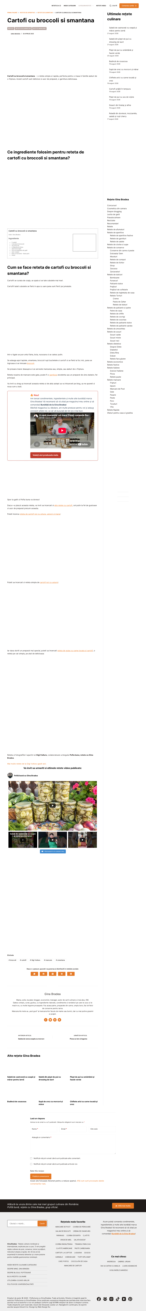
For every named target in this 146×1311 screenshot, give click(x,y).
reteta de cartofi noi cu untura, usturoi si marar (40, 514)
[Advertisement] (52, 56)
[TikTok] (118, 1299)
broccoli (30, 363)
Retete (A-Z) (56, 5)
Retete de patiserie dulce (121, 322)
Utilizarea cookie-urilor (18, 1280)
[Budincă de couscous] (21, 1092)
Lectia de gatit (113, 214)
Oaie (112, 392)
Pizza (112, 374)
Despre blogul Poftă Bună (19, 1273)
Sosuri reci (114, 341)
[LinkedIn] (71, 974)
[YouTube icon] (59, 1020)
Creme (116, 298)
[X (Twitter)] (52, 974)
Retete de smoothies (116, 329)
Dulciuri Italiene (116, 371)
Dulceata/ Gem (116, 253)
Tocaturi (113, 404)
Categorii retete (84, 5)
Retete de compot (118, 259)
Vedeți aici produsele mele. (46, 455)
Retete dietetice (114, 344)
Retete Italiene (113, 368)
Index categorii (70, 5)
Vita (111, 407)
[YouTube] (124, 1299)
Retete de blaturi (120, 304)
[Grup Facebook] (105, 1299)
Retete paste (115, 377)
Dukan (113, 356)
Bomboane (114, 277)
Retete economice (115, 362)
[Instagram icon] (50, 1020)
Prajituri (113, 286)
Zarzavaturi (115, 271)
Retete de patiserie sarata (121, 326)
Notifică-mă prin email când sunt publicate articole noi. (56, 1164)
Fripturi (113, 383)
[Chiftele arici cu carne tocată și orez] (84, 1092)
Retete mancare (39, 28)
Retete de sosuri (114, 332)
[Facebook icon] (45, 1020)
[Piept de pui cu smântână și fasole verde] (84, 1068)
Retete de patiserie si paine (119, 308)
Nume (35, 1129)
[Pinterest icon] (55, 1020)
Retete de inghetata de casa (122, 293)
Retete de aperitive (115, 232)
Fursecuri (114, 280)
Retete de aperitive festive (121, 235)
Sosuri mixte (115, 338)
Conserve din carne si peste (122, 250)
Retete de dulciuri (114, 274)
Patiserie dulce (116, 283)
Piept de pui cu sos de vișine (121, 97)
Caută (42, 1223)
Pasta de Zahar (119, 302)
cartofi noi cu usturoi (49, 582)
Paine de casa (116, 311)
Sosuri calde (115, 335)
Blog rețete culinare (16, 1276)
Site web (94, 1129)
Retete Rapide (113, 410)
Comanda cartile (128, 6)
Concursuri (112, 205)
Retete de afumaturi (115, 229)
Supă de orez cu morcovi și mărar (123, 69)
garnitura (53, 375)
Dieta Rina (114, 353)
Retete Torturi (116, 295)
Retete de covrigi (117, 317)
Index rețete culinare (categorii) (22, 1265)
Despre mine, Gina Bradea (18, 1269)
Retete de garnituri (23, 28)
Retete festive (113, 365)
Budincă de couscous (16, 1101)
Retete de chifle (117, 313)
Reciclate (111, 220)
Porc (112, 401)
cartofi (23, 960)
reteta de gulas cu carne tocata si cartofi (75, 650)
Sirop (112, 265)
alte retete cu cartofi (63, 505)
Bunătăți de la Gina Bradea (123, 1234)
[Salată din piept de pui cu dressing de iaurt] (53, 1068)
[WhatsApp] (34, 974)
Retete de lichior (117, 262)
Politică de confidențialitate (20, 1284)
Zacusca (113, 268)
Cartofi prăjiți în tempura (120, 89)
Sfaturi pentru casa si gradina (120, 413)
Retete (10, 28)
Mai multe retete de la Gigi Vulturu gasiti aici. (26, 764)
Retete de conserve (115, 247)
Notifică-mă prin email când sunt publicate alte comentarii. (57, 1158)
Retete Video (101, 5)
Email (64, 1129)
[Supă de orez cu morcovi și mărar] (53, 1092)
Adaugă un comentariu (41, 1137)
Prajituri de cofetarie (119, 289)
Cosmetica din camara (117, 208)
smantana (60, 960)
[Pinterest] (61, 974)
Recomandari (113, 223)
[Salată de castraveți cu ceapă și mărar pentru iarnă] (21, 1068)
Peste (112, 398)
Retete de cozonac (118, 320)
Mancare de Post (117, 389)
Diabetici (114, 350)
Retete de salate (117, 241)
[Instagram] (111, 1299)
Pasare (113, 395)
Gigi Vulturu (35, 960)
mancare (48, 960)
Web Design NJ (44, 1307)
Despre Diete (115, 347)
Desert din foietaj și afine (120, 105)
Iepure (112, 386)
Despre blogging (114, 211)
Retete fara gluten (118, 359)
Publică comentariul (41, 1176)
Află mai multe (124, 1206)
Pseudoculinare (113, 217)
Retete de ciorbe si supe (117, 244)
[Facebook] (43, 974)
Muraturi (113, 256)
